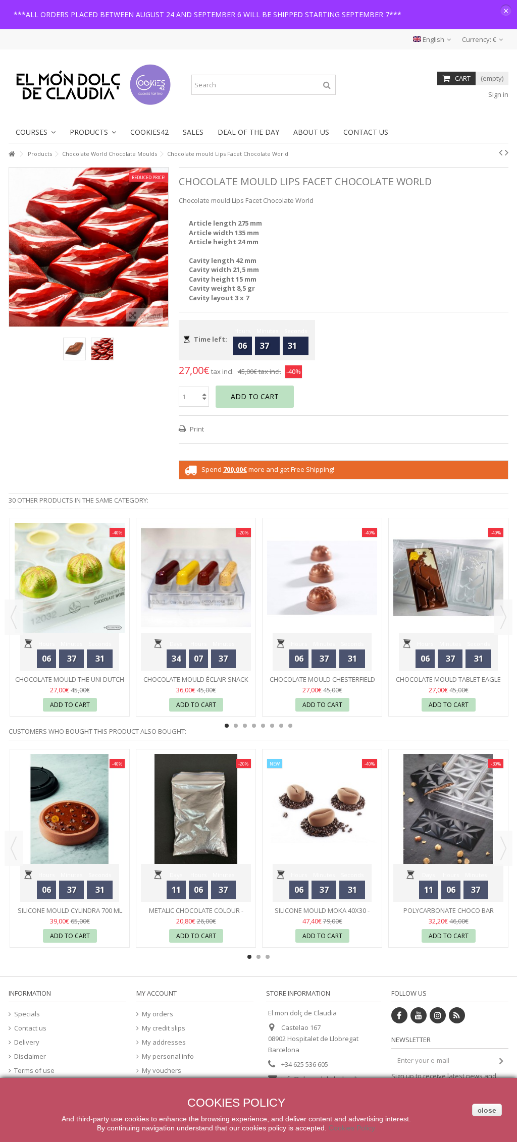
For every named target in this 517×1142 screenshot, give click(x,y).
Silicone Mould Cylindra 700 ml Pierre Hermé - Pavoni (70, 914)
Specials (27, 1014)
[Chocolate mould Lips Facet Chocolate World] (74, 349)
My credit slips (163, 1028)
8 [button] (290, 726)
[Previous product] (500, 152)
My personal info (168, 1056)
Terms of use (34, 1070)
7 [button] (281, 726)
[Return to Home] (12, 154)
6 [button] (272, 726)
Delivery (26, 1042)
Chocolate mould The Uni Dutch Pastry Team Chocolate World (69, 683)
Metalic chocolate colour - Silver (196, 914)
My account (156, 993)
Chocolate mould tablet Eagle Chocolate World (448, 683)
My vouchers (161, 1070)
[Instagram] (438, 1015)
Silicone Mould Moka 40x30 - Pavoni (322, 914)
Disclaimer (30, 1056)
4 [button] (254, 726)
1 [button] (227, 726)
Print (196, 428)
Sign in (497, 94)
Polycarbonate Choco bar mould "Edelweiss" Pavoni (448, 914)
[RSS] (457, 1015)
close (487, 1110)
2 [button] (236, 726)
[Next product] (506, 152)
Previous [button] (14, 246)
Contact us (30, 1028)
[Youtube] (418, 1015)
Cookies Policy (352, 1128)
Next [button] (163, 246)
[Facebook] (399, 1015)
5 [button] (263, 726)
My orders (157, 1014)
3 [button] (245, 726)
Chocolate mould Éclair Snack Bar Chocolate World (195, 683)
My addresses (164, 1042)
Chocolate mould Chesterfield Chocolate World (322, 683)
